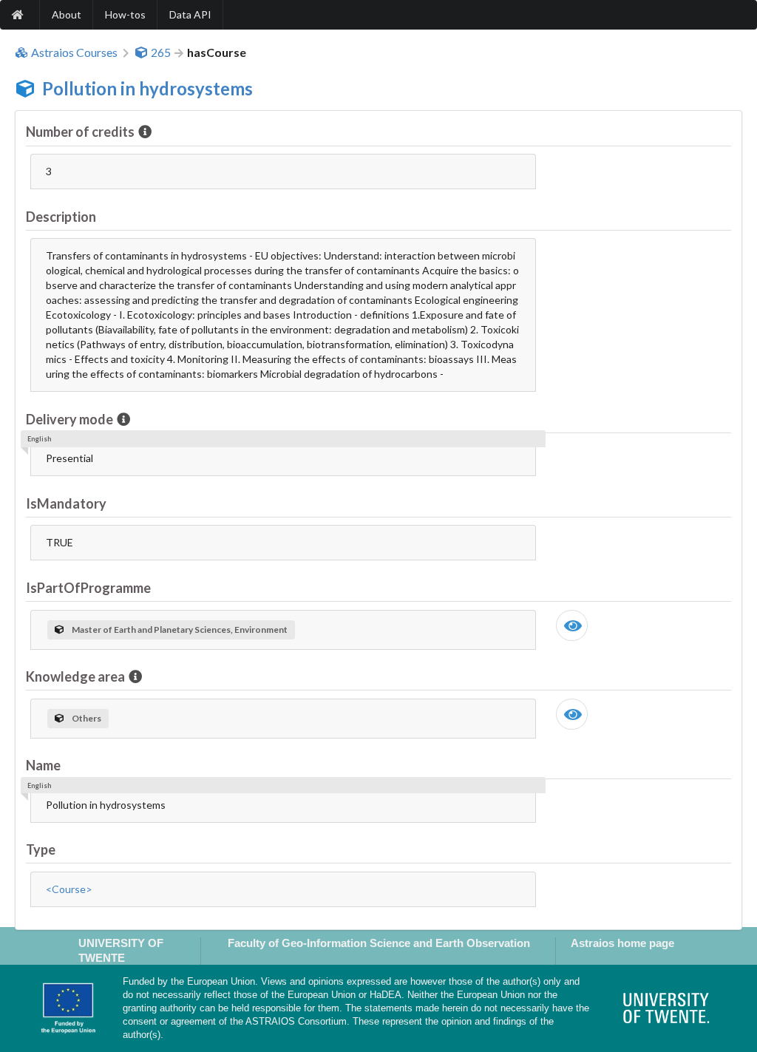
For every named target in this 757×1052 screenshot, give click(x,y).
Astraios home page (622, 943)
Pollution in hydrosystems (147, 88)
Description (61, 216)
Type (40, 849)
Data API (190, 14)
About (66, 14)
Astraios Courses (74, 52)
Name (43, 765)
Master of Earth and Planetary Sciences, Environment (180, 629)
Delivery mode (69, 419)
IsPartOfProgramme (88, 588)
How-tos (125, 14)
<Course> (69, 889)
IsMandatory (66, 503)
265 (161, 52)
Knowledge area (75, 676)
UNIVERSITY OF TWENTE (120, 950)
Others (86, 718)
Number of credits (80, 131)
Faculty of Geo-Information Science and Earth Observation (379, 943)
